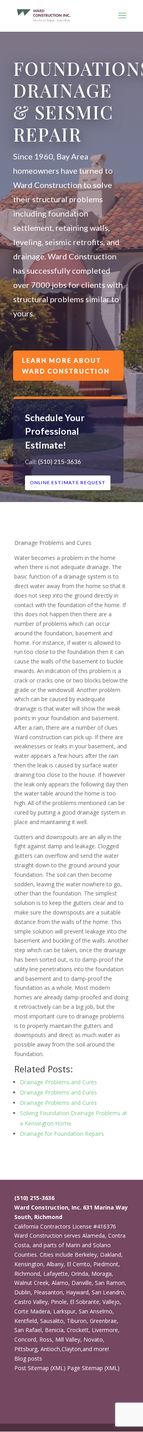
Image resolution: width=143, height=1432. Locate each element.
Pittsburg (25, 1349)
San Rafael (28, 1330)
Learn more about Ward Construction (66, 366)
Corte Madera (32, 1311)
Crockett (78, 1330)
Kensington (28, 1264)
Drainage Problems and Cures (58, 1082)
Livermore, (106, 1330)
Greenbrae (103, 1321)
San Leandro (108, 1292)
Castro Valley (31, 1301)
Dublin (22, 1292)
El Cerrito (78, 1264)
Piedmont (105, 1264)
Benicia (54, 1330)
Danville (82, 1282)
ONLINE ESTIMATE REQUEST (68, 482)
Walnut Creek (31, 1282)
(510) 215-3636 (59, 461)
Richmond (27, 1273)
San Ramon (110, 1282)
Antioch (50, 1349)
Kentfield (25, 1321)
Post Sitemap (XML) (40, 1368)
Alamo (60, 1282)
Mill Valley (67, 1339)
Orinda (79, 1273)
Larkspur (64, 1311)
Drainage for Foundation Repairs (62, 1133)
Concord (25, 1339)
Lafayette (55, 1273)
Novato (93, 1339)
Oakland (110, 1254)
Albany (55, 1264)
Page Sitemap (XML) (93, 1368)
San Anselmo (95, 1311)
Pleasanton (48, 1292)
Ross (45, 1339)
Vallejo (111, 1301)
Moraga (101, 1273)
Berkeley (86, 1254)
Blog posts (28, 1358)
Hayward (77, 1292)
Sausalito (52, 1321)
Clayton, (72, 1349)
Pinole (59, 1301)
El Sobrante (84, 1301)
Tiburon (77, 1321)
